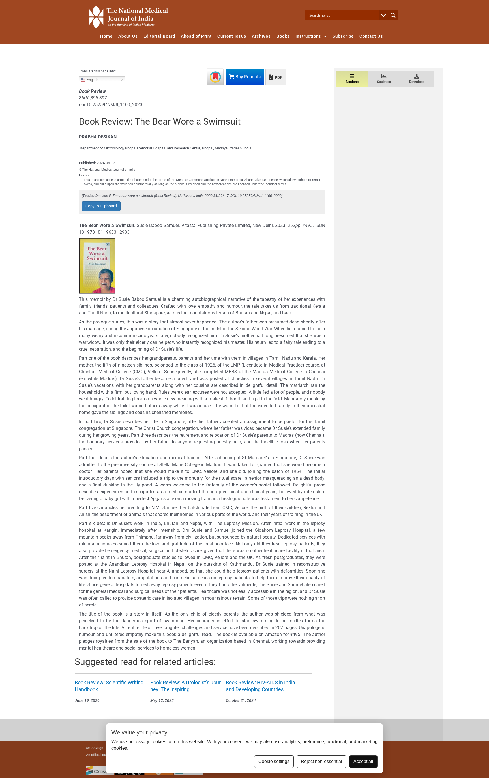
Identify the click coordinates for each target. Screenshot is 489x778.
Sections (352, 82)
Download (416, 82)
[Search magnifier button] (393, 15)
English (91, 80)
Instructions (308, 36)
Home (106, 36)
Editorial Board (159, 36)
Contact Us (371, 36)
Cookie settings (273, 761)
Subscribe (343, 36)
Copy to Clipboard (101, 206)
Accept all (363, 761)
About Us (128, 36)
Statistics (384, 82)
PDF (278, 77)
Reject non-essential (321, 761)
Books (283, 36)
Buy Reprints (247, 77)
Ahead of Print (196, 36)
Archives (261, 36)
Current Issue (231, 36)
